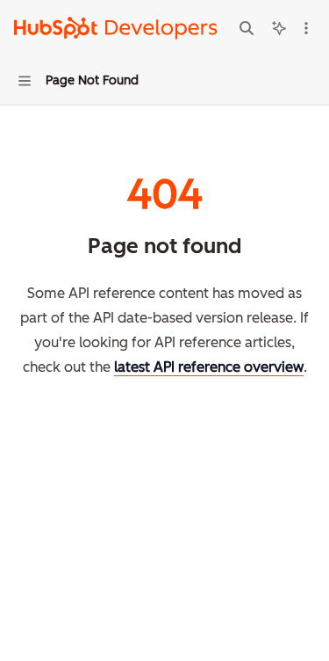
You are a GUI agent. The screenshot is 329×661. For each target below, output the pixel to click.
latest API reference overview (209, 367)
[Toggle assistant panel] (279, 28)
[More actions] (306, 28)
